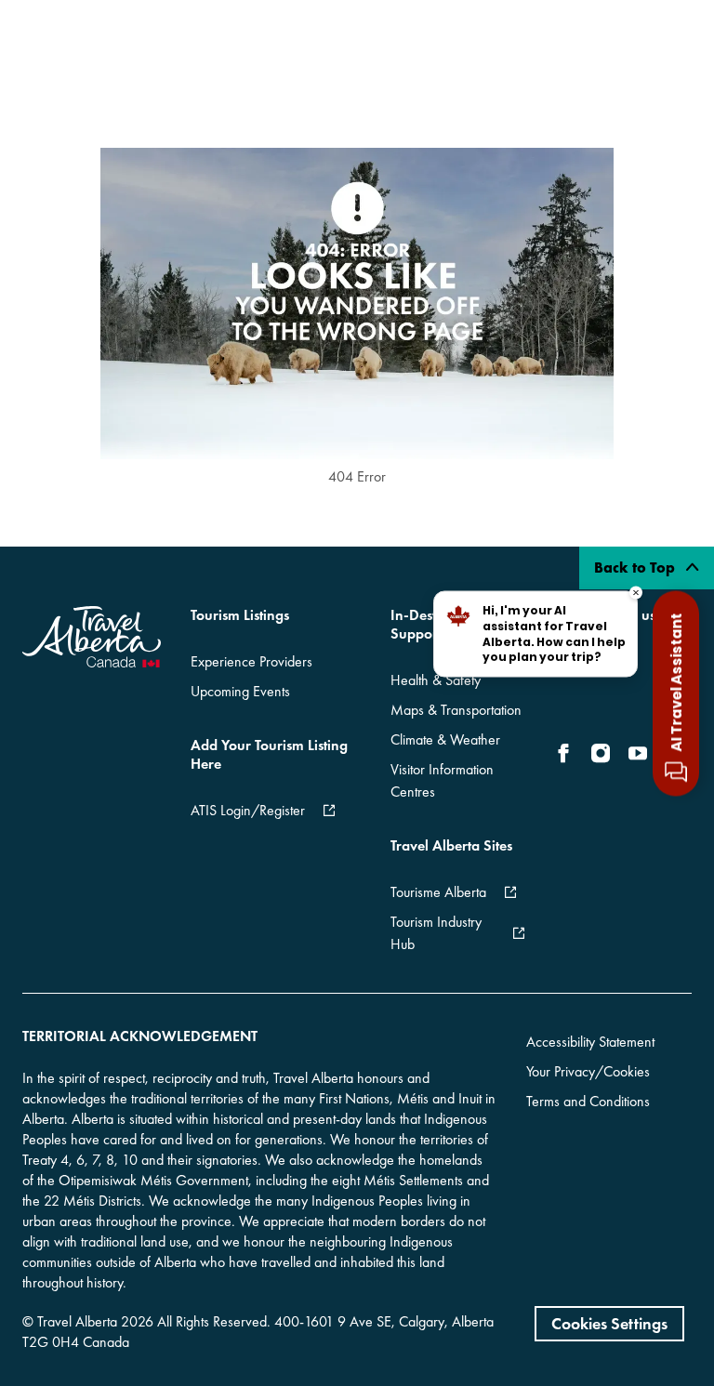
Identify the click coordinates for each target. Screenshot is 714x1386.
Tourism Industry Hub (436, 933)
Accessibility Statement (590, 1041)
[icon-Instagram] (600, 753)
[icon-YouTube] (637, 753)
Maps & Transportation (456, 709)
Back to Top (636, 567)
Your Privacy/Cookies (588, 1071)
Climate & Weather (445, 739)
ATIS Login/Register (248, 810)
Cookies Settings (609, 1323)
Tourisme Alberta (438, 892)
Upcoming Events (240, 691)
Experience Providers (251, 661)
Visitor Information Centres (442, 780)
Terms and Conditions (588, 1101)
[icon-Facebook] (567, 753)
